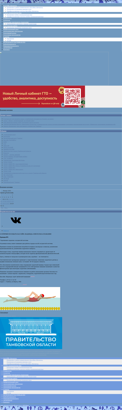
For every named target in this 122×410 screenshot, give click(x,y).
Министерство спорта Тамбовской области (17, 151)
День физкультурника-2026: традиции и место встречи (21, 122)
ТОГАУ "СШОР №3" (9, 168)
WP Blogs (26, 405)
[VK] (15, 226)
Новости (6, 153)
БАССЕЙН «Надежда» (10, 5)
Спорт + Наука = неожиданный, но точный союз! (18, 121)
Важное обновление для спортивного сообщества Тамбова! (22, 126)
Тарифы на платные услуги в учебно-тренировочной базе (25, 16)
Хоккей (5, 180)
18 (5, 201)
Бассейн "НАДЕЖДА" (9, 140)
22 (13, 201)
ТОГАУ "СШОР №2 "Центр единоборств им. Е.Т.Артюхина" (21, 166)
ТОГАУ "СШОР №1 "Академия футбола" (15, 164)
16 (1, 201)
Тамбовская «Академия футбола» (14, 160)
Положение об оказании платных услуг (19, 9)
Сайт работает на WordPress (9, 405)
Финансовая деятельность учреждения (16, 22)
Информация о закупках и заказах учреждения (21, 24)
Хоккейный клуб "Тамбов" (11, 182)
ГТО (4, 144)
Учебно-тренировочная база (12, 13)
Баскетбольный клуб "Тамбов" (13, 138)
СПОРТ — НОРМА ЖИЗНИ (11, 155)
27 (9, 204)
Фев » (6, 208)
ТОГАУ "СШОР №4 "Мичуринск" (13, 169)
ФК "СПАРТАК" (8, 175)
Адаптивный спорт (9, 135)
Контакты (6, 49)
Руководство (7, 18)
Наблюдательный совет (11, 29)
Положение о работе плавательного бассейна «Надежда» (25, 7)
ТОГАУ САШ (7, 171)
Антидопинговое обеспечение (13, 31)
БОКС (5, 142)
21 (11, 201)
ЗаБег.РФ (6, 146)
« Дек (1, 208)
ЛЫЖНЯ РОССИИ (8, 149)
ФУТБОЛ (6, 179)
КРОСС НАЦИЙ (8, 147)
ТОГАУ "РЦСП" (8, 162)
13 (9, 199)
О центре (6, 37)
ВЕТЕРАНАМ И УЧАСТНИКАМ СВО (14, 42)
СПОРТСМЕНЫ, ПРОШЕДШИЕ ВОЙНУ (15, 157)
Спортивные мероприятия (11, 35)
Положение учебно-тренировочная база (19, 15)
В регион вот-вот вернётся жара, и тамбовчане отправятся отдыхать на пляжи (28, 119)
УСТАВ (9, 40)
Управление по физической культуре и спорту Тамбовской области (24, 173)
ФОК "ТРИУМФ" (8, 177)
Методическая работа (10, 26)
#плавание (19, 285)
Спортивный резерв (9, 33)
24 (3, 204)
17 (3, 201)
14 (11, 199)
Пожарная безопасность (11, 46)
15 (13, 199)
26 (7, 204)
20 (9, 201)
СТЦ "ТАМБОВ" (8, 158)
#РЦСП (2, 285)
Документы (10, 38)
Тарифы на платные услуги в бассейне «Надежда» (23, 11)
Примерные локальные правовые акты (19, 27)
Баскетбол (6, 136)
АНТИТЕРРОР (7, 48)
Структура (6, 20)
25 (5, 204)
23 (1, 204)
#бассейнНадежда (10, 285)
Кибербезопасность (9, 44)
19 (7, 201)
